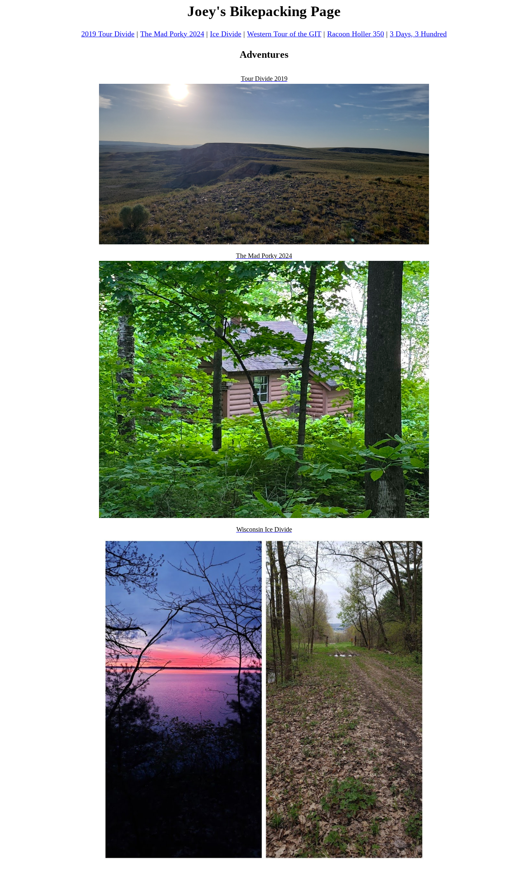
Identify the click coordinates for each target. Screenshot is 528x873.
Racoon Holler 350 (355, 34)
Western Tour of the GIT (284, 34)
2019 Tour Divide (107, 34)
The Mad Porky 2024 (172, 34)
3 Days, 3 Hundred (418, 34)
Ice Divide (225, 34)
